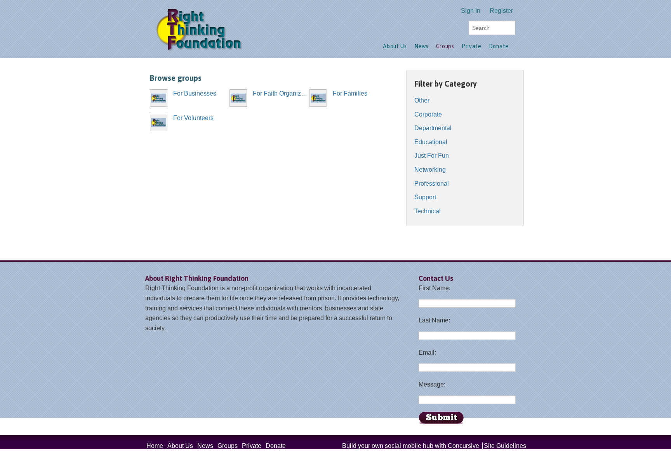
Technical (427, 211)
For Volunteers (193, 118)
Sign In (470, 10)
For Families (350, 93)
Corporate (428, 114)
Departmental (433, 128)
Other (421, 100)
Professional (431, 183)
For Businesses (194, 93)
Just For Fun (431, 155)
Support (425, 197)
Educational (430, 142)
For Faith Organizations (285, 93)
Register (501, 10)
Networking (430, 169)
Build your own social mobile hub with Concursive (410, 445)
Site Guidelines (505, 445)
